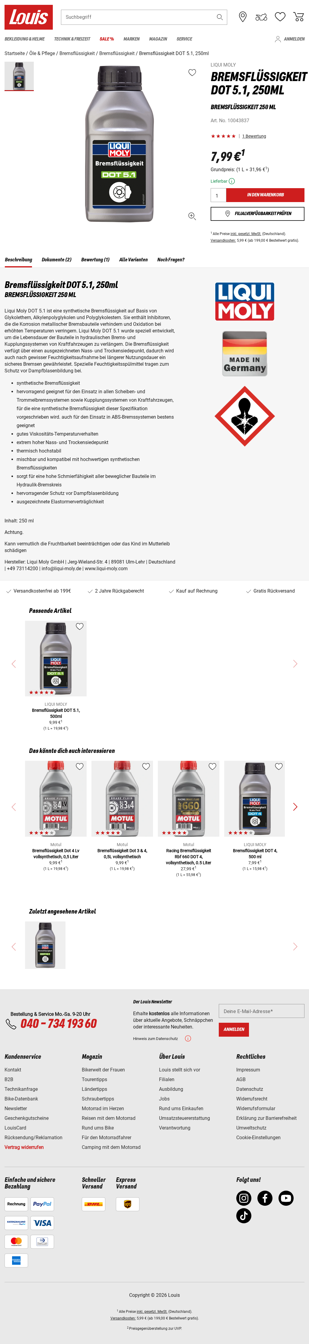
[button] (220, 17)
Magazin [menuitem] (158, 39)
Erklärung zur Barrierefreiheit (266, 1118)
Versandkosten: (223, 240)
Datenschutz (249, 1089)
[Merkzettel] (280, 16)
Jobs (164, 1099)
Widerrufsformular (255, 1108)
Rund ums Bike (98, 1128)
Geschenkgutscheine (27, 1118)
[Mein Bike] (261, 16)
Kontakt (13, 1070)
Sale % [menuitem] (107, 39)
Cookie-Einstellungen (258, 1137)
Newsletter (16, 1108)
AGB (241, 1079)
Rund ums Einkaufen (181, 1108)
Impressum (248, 1070)
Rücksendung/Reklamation (33, 1137)
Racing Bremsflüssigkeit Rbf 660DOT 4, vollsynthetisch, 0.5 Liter (188, 856)
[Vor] (295, 807)
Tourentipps (94, 1079)
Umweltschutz (251, 1128)
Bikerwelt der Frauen (103, 1070)
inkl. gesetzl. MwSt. (246, 234)
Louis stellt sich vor (179, 1070)
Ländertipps (94, 1089)
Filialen (166, 1079)
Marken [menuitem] (131, 39)
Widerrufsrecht (251, 1099)
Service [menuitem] (184, 39)
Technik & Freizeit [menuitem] (72, 39)
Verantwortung (174, 1128)
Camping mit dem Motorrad (111, 1147)
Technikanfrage (21, 1089)
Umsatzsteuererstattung (184, 1118)
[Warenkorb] (298, 16)
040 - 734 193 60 (58, 1024)
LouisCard (15, 1128)
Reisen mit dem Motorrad (108, 1118)
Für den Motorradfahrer (106, 1137)
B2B (9, 1079)
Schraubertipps (98, 1099)
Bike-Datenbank (21, 1099)
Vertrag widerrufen (24, 1147)
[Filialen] (243, 16)
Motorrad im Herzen (103, 1108)
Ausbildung (171, 1089)
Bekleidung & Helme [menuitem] (24, 39)
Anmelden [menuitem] (294, 39)
